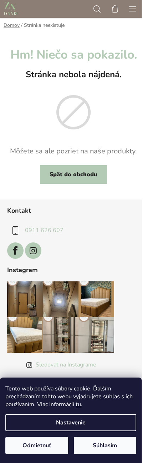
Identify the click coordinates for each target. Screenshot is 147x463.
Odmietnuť (36, 445)
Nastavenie (71, 423)
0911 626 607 (44, 230)
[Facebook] (15, 250)
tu (78, 404)
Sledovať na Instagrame (66, 365)
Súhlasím (105, 445)
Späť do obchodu (73, 174)
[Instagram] (33, 250)
